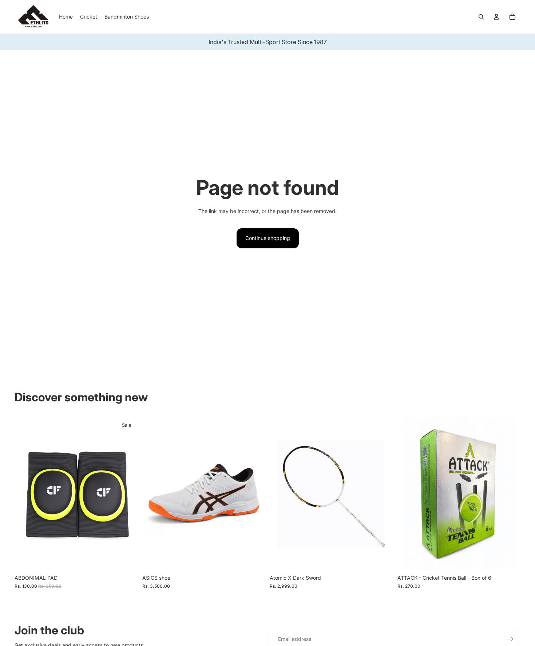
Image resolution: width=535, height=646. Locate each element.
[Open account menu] (496, 17)
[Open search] (481, 17)
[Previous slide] (281, 494)
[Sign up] (510, 639)
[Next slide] (382, 494)
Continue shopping (267, 238)
